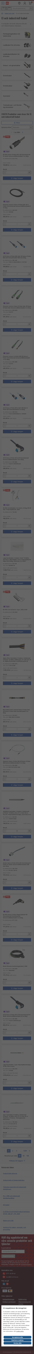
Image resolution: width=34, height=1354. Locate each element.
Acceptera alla (17, 1337)
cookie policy (20, 1331)
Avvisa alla (17, 1343)
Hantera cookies (17, 1340)
